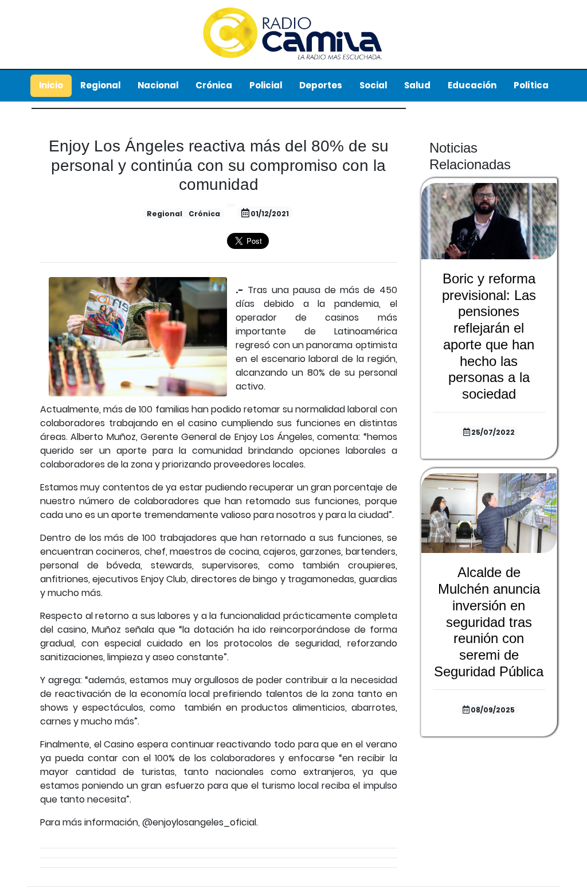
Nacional (158, 85)
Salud (417, 85)
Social (373, 85)
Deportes (320, 85)
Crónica (213, 85)
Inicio (51, 85)
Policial (265, 85)
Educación (472, 85)
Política (531, 85)
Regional (100, 85)
